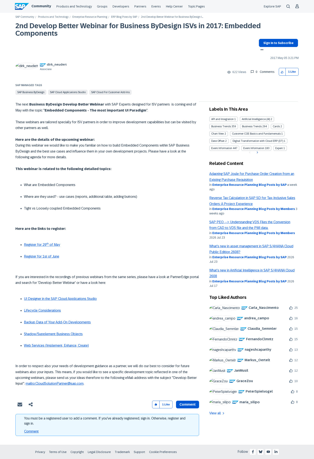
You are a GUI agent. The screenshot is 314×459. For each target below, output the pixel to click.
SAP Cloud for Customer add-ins (110, 92)
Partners (140, 6)
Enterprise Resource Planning (89, 17)
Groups (102, 6)
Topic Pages (196, 6)
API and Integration (222, 119)
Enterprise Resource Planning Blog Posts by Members (253, 209)
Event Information (221, 148)
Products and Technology (74, 6)
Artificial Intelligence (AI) (256, 119)
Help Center (174, 6)
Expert (279, 148)
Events (156, 6)
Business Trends (221, 126)
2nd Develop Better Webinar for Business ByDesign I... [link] (172, 17)
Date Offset (217, 140)
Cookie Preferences (163, 452)
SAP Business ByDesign (30, 92)
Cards (276, 126)
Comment (31, 431)
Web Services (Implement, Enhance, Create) (56, 345)
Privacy (40, 452)
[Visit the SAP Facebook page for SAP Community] (253, 451)
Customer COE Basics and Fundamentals (256, 133)
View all (215, 413)
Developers (121, 6)
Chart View (217, 133)
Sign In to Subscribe (278, 43)
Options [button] (261, 50)
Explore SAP (272, 6)
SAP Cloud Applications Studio (68, 92)
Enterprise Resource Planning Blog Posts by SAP (249, 184)
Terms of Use (58, 452)
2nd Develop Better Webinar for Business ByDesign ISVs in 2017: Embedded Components (138, 29)
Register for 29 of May (42, 244)
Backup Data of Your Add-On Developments (57, 322)
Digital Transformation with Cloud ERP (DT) (258, 140)
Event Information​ (253, 148)
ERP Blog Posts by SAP (124, 17)
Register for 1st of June (41, 256)
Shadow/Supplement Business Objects (53, 334)
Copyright (77, 452)
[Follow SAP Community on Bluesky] (260, 451)
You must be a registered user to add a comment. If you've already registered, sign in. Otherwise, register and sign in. (104, 420)
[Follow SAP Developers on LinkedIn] (276, 451)
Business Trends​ (252, 126)
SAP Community (24, 17)
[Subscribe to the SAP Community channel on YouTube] (268, 451)
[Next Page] (257, 152)
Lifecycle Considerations (42, 310)
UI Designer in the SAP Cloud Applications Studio (60, 299)
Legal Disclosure (99, 452)
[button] (282, 72)
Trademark (122, 452)
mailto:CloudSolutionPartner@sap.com (55, 383)
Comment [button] (187, 404)
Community (41, 6)
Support (139, 452)
